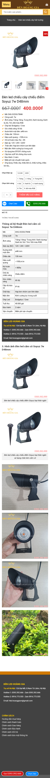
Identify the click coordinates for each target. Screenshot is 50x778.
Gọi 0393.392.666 (12, 773)
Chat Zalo (13, 203)
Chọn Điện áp (7, 173)
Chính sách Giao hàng (11, 725)
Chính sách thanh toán (11, 722)
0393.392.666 (39, 203)
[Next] (44, 54)
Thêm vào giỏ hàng (29, 195)
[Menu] (6, 4)
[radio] (20, 173)
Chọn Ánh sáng (8, 183)
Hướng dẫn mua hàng (11, 719)
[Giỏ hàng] (47, 4)
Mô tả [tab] (4, 212)
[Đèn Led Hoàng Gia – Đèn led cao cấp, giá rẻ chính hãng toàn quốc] (28, 4)
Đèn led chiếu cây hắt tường (30, 20)
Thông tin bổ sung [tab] (10, 218)
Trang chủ (11, 20)
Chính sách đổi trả (10, 732)
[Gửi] (45, 11)
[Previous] (6, 54)
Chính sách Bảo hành (11, 728)
